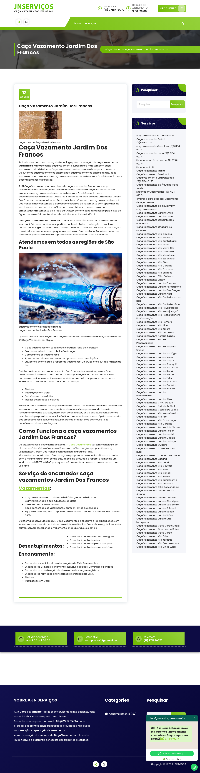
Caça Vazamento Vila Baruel (153, 476)
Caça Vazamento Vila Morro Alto (155, 248)
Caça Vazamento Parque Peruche (156, 497)
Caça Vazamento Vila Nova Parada (157, 307)
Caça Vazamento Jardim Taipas (155, 360)
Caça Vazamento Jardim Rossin (155, 511)
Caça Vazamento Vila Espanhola (155, 258)
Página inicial (112, 49)
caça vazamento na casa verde (155, 135)
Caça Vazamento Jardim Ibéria (154, 515)
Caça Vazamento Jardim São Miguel (157, 501)
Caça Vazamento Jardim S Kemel (156, 508)
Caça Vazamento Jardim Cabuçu (156, 441)
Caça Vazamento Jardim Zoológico (157, 353)
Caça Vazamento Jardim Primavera (157, 283)
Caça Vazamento (119, 713)
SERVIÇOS (90, 23)
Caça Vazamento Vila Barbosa (154, 272)
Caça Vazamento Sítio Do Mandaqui (157, 487)
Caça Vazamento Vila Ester (152, 469)
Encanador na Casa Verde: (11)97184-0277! (158, 162)
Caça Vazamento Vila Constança (156, 420)
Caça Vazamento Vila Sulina (152, 536)
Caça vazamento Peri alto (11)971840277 (151, 140)
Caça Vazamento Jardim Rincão (155, 371)
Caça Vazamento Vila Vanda (153, 462)
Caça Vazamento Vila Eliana (152, 325)
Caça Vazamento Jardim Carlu (154, 216)
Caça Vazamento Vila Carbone (154, 269)
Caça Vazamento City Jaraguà (154, 402)
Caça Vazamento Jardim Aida (154, 293)
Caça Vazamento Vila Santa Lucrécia (158, 304)
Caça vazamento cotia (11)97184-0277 (156, 155)
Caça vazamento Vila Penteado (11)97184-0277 (155, 179)
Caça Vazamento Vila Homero (154, 321)
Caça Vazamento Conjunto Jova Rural (155, 450)
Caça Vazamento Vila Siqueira (154, 234)
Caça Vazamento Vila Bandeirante (156, 480)
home (77, 23)
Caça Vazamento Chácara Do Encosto (154, 228)
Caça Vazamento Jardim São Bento (157, 504)
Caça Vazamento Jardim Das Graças (158, 290)
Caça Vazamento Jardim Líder (154, 378)
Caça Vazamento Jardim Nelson (155, 430)
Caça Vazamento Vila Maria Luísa (155, 255)
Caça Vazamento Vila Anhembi (154, 483)
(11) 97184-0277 (169, 738)
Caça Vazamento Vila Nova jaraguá (157, 311)
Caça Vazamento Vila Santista (154, 237)
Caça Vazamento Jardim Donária (155, 385)
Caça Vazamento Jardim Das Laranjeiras (153, 520)
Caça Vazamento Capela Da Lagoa (157, 409)
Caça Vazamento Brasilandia (153, 174)
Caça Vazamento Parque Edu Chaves (158, 427)
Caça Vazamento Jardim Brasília (155, 388)
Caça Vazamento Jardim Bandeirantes (151, 393)
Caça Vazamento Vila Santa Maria (156, 241)
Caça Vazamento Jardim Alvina (154, 399)
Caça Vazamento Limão (150, 279)
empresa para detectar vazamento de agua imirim (157, 200)
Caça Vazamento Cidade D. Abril (155, 406)
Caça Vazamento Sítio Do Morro (155, 276)
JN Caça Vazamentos (78, 444)
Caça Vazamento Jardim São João (157, 367)
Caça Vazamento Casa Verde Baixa (157, 529)
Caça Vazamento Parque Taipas (155, 336)
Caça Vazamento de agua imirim (155, 205)
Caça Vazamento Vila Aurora (153, 329)
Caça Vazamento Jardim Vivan (154, 357)
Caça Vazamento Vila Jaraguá (154, 539)
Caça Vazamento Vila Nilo (151, 416)
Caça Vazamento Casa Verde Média (158, 525)
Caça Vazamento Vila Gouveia (154, 465)
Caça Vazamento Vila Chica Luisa (156, 546)
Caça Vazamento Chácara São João (158, 455)
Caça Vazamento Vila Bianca (153, 473)
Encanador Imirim (146, 167)
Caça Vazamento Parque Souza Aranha (155, 492)
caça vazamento (146, 209)
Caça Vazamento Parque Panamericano (151, 341)
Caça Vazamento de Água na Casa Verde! (157, 186)
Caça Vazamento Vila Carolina (154, 265)
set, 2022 (24, 94)
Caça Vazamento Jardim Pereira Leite (158, 286)
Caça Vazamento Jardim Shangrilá (156, 364)
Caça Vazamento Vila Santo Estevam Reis (158, 299)
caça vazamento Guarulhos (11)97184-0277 (158, 147)
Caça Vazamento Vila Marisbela (155, 251)
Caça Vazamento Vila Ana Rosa (155, 332)
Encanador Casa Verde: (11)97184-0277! (156, 193)
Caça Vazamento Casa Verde (154, 532)
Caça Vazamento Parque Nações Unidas (156, 348)
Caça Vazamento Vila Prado (153, 244)
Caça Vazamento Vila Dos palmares (157, 543)
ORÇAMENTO (168, 8)
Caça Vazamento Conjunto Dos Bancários (155, 221)
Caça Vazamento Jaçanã (151, 458)
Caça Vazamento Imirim (150, 170)
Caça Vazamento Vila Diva (152, 262)
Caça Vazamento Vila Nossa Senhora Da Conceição (158, 316)
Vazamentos (34, 488)
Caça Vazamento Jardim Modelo (155, 434)
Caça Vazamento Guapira (151, 444)
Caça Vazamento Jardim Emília (154, 212)
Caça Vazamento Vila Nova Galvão (157, 413)
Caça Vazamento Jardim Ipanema (156, 381)
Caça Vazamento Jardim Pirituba (155, 374)
